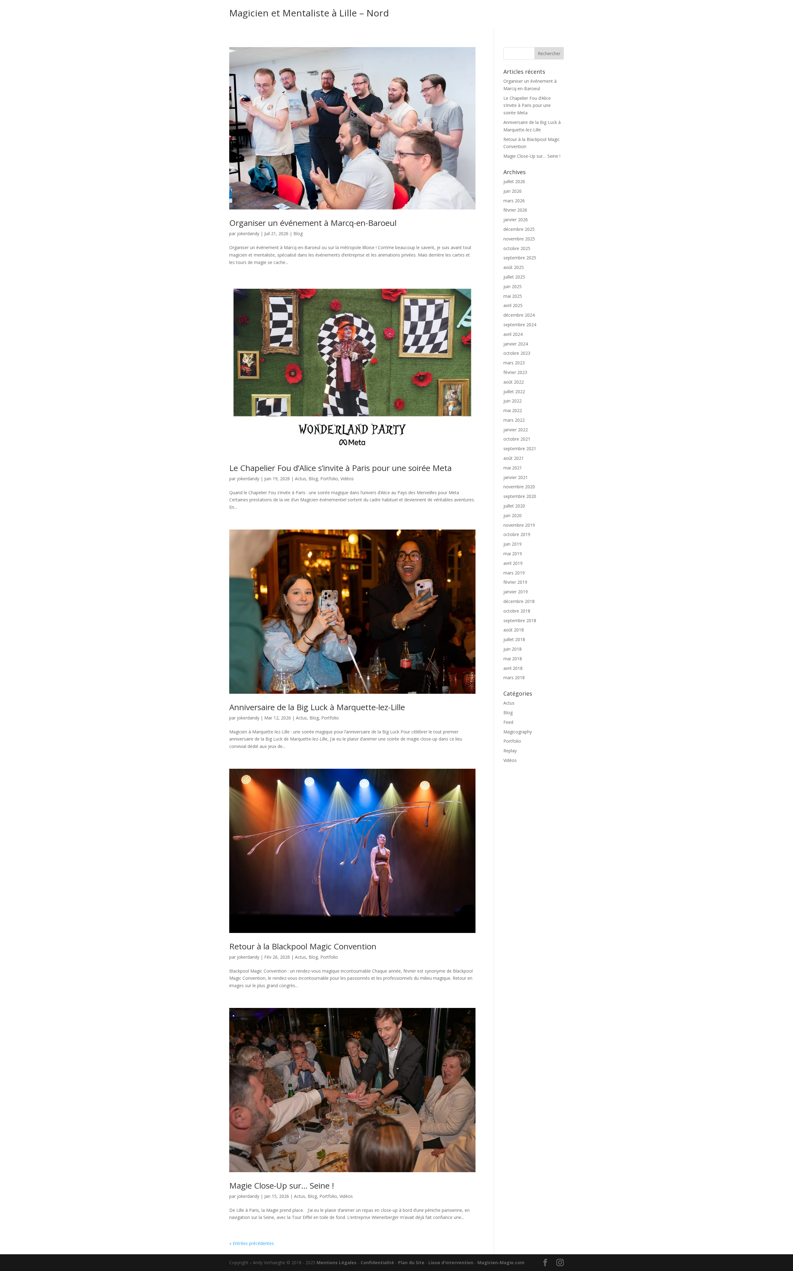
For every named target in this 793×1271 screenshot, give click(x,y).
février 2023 (515, 372)
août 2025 (513, 267)
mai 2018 (512, 659)
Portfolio (329, 479)
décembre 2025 (519, 229)
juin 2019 (512, 544)
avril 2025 (513, 305)
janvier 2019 (515, 592)
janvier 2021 (515, 477)
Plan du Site (411, 1262)
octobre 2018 (516, 611)
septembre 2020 (519, 496)
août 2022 (513, 382)
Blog (298, 233)
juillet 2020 (514, 506)
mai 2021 (512, 468)
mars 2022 (514, 420)
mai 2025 (512, 296)
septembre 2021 (519, 448)
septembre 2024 (519, 325)
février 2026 (515, 210)
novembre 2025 (519, 239)
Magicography (517, 732)
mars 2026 (514, 201)
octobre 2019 (516, 534)
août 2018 (513, 630)
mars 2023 (514, 363)
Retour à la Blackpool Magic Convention (302, 946)
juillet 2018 (514, 639)
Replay (510, 751)
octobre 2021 (516, 439)
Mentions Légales (337, 1262)
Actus (300, 479)
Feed (508, 722)
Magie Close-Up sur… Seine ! (281, 1185)
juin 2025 (512, 286)
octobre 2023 (516, 353)
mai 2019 (512, 553)
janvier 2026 (515, 219)
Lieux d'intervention (450, 1262)
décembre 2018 (519, 601)
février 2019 (515, 582)
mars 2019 (514, 573)
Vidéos (347, 479)
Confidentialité (377, 1262)
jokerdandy (248, 233)
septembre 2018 (519, 620)
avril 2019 (513, 563)
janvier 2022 (515, 430)
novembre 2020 (519, 487)
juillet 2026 (514, 181)
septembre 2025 (519, 258)
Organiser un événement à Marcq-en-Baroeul (312, 222)
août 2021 (513, 458)
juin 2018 (512, 649)
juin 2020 (512, 515)
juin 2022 (512, 401)
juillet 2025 (514, 277)
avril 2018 (513, 668)
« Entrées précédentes (251, 1243)
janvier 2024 (515, 344)
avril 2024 (513, 334)
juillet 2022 (514, 391)
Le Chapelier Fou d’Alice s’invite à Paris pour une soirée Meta (340, 467)
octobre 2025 (516, 248)
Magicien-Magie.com (500, 1262)
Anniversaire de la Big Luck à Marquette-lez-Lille (317, 707)
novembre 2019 (519, 525)
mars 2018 (514, 677)
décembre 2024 (519, 315)
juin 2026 (512, 191)
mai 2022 (512, 410)
